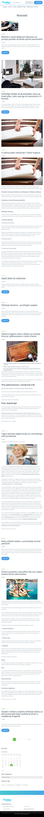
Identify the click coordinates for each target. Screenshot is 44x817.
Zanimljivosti (25, 785)
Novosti (3, 785)
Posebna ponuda (10, 785)
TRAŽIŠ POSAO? (29, 6)
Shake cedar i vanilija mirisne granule (32, 506)
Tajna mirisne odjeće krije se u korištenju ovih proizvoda (21, 434)
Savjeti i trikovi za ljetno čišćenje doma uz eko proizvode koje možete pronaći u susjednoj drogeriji (22, 714)
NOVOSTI (10, 6)
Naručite (38, 2)
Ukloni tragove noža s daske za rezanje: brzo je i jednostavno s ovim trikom (20, 335)
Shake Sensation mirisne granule (29, 508)
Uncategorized (18, 785)
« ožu (2, 770)
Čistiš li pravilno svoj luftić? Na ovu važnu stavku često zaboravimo (21, 573)
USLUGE (15, 6)
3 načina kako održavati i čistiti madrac (20, 152)
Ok (22, 815)
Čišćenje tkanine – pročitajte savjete (19, 305)
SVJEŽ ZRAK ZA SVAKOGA (13, 278)
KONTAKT (36, 6)
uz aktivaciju (31, 512)
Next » (29, 739)
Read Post (5, 52)
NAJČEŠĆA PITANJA (21, 6)
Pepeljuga (5, 6)
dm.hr (38, 514)
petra (4, 42)
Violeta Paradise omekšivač (27, 496)
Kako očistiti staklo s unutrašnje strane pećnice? (20, 542)
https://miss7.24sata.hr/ (11, 421)
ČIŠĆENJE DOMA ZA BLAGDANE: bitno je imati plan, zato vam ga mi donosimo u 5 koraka (21, 96)
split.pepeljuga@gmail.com (29, 808)
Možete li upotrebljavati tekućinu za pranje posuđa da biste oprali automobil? (22, 38)
